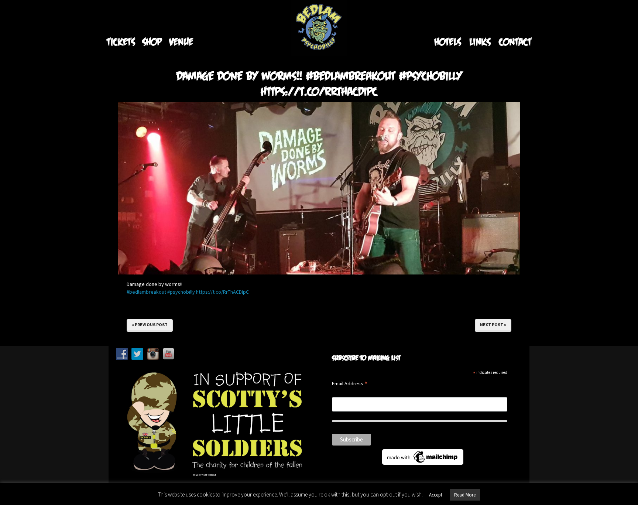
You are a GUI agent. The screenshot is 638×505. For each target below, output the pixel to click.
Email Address (350, 384)
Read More (465, 495)
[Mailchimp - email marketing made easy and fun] (422, 456)
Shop (152, 41)
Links (479, 41)
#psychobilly (181, 292)
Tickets (121, 41)
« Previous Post (150, 324)
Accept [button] (435, 495)
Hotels (447, 41)
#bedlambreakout (146, 292)
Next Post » (493, 324)
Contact (515, 41)
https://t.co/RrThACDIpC (222, 292)
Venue (181, 41)
